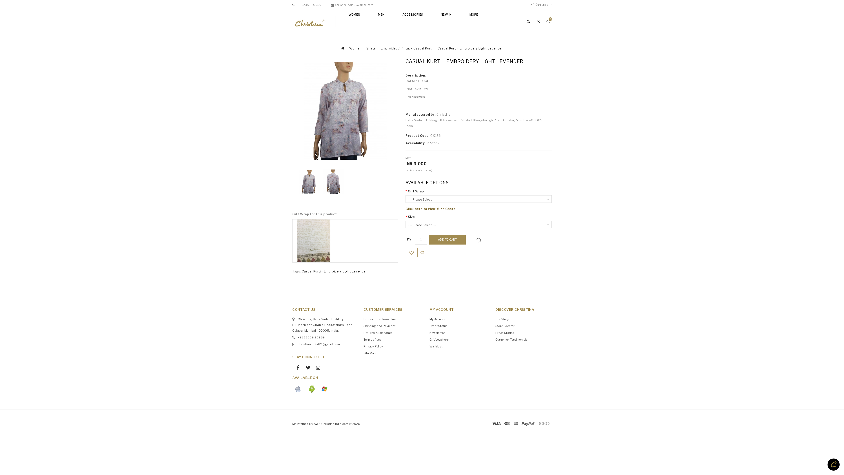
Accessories (412, 14)
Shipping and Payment (379, 326)
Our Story (502, 319)
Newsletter (437, 332)
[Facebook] (296, 368)
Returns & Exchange (378, 332)
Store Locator (505, 326)
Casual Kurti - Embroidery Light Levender (470, 48)
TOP (834, 465)
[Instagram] (317, 368)
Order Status (438, 326)
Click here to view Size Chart (430, 209)
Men (381, 14)
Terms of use (373, 339)
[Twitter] (306, 368)
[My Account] (539, 21)
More (473, 14)
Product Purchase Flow (380, 319)
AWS (317, 424)
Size (411, 217)
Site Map (370, 353)
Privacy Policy (373, 346)
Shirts (371, 48)
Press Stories (504, 332)
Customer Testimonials (511, 339)
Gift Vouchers (439, 339)
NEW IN (446, 14)
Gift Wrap (416, 191)
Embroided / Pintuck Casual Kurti (407, 48)
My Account (437, 319)
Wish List (435, 346)
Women (354, 14)
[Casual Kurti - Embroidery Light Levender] (309, 182)
